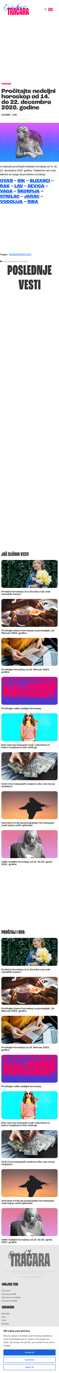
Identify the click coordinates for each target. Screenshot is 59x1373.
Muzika (5, 1324)
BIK (21, 181)
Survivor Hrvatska (11, 1298)
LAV (18, 186)
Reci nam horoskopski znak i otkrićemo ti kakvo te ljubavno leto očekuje (25, 746)
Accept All (29, 1352)
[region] (29, 1349)
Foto (4, 1320)
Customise (29, 1360)
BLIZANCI (40, 181)
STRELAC (9, 196)
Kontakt (6, 1314)
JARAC (31, 196)
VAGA (6, 191)
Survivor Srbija (9, 1301)
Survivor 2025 (9, 1294)
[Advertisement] (29, 50)
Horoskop (7, 261)
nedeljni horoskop (20, 261)
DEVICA (36, 186)
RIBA (32, 202)
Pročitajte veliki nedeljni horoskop (21, 708)
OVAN (6, 181)
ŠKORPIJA (28, 191)
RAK (5, 186)
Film (4, 1317)
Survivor (6, 1291)
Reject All (29, 1367)
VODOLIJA (11, 202)
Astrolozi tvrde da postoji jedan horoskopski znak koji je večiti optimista (27, 824)
